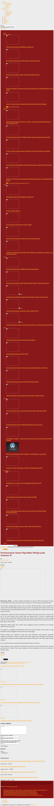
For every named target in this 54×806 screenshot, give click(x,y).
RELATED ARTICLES (6, 666)
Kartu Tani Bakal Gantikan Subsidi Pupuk (13, 766)
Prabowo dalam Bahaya (13, 211)
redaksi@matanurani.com (11, 786)
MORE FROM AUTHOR (18, 666)
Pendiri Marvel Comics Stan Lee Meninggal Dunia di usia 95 (23, 483)
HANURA (8, 4)
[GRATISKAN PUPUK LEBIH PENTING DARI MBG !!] (12, 266)
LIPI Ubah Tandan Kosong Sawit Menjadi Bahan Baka (22, 382)
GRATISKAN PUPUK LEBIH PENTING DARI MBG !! (22, 269)
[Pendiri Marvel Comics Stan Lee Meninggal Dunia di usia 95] (12, 480)
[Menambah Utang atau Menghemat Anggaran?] (12, 44)
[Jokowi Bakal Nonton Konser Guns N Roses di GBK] (12, 494)
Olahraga (5, 20)
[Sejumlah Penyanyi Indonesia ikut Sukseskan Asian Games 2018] (12, 537)
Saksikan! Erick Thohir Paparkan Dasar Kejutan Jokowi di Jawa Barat (27, 297)
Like (4, 751)
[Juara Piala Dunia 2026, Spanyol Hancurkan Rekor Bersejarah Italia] (12, 408)
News (4, 9)
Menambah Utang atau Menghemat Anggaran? (20, 47)
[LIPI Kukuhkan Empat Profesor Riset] (12, 351)
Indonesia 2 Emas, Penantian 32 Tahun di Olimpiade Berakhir (24, 468)
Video (4, 18)
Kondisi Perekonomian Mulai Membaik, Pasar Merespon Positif (19, 777)
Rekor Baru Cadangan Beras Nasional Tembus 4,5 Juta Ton (18, 772)
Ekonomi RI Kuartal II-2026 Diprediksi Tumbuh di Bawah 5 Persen (20, 702)
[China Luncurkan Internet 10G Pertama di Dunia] (12, 337)
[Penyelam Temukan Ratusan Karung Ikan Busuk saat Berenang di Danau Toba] (14, 322)
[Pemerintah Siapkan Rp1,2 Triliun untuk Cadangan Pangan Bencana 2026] (12, 134)
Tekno (4, 19)
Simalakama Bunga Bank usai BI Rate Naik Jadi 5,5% (17, 720)
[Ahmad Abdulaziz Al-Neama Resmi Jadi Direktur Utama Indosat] (12, 393)
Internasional (9, 11)
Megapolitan (9, 13)
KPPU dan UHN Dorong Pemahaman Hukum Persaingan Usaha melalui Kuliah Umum (23, 795)
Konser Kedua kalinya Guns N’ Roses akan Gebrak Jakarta (23, 526)
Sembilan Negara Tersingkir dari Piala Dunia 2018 (18, 662)
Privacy (5, 799)
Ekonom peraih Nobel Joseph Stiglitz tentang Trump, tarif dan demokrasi (27, 283)
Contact (5, 23)
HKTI (7, 5)
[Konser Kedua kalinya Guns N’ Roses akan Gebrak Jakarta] (12, 523)
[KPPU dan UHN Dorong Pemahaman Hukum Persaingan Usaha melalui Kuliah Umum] (12, 176)
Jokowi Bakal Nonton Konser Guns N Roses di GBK (21, 497)
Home (4, 1)
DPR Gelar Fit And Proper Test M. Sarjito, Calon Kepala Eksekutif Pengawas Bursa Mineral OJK (25, 790)
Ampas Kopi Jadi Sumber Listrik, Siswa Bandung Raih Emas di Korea (26, 368)
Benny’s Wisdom (7, 3)
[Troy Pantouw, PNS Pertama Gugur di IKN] (12, 222)
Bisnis (7, 10)
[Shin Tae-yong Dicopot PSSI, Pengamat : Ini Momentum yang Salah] (12, 451)
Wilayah (8, 15)
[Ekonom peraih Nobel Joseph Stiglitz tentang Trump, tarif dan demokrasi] (12, 280)
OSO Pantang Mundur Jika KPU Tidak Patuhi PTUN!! (22, 311)
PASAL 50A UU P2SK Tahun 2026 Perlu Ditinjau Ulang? (23, 74)
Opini (4, 16)
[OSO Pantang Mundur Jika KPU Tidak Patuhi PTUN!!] (14, 308)
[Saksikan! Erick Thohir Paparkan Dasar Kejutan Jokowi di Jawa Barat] (14, 294)
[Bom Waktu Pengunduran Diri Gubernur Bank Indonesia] (12, 58)
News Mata (6, 8)
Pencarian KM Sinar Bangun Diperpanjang (15, 663)
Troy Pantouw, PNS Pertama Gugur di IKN (19, 224)
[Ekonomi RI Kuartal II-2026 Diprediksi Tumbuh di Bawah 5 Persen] (9, 698)
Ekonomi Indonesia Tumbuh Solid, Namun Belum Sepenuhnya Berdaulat (22, 684)
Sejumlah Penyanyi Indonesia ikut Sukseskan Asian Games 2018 (25, 540)
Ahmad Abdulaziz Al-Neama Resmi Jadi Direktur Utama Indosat (25, 395)
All (7, 106)
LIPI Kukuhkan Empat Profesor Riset (17, 354)
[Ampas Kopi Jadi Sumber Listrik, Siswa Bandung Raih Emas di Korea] (12, 365)
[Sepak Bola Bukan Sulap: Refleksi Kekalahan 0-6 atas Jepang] (12, 422)
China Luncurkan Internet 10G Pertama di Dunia (20, 340)
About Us (5, 801)
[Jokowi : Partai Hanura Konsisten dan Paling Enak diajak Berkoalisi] (12, 101)
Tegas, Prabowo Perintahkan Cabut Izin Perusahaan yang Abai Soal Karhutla (29, 165)
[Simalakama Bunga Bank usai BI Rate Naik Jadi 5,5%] (9, 716)
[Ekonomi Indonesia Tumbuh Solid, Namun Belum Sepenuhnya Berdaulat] (9, 680)
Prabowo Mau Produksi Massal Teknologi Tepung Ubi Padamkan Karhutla (28, 151)
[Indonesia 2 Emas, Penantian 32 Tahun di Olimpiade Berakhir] (12, 465)
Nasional (8, 14)
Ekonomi (5, 549)
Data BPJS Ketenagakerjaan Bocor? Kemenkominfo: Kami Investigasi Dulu (23, 761)
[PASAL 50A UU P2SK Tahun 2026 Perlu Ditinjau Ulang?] (12, 72)
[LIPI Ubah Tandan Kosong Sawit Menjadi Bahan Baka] (12, 379)
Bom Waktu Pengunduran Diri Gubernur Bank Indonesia (23, 61)
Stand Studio (33, 804)
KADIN (8, 6)
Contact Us (5, 802)
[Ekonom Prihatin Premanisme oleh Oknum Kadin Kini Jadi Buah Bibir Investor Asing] (12, 85)
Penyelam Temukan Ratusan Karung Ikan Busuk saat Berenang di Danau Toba (29, 325)
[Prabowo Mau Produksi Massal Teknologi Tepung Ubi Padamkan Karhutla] (12, 148)
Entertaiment (6, 21)
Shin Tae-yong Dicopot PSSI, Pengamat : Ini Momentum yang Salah (26, 454)
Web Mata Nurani (5, 560)
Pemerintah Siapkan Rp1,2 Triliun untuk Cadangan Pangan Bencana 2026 (28, 137)
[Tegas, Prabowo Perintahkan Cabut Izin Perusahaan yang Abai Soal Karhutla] (12, 162)
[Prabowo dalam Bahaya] (12, 208)
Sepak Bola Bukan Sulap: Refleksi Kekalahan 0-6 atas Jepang (24, 424)
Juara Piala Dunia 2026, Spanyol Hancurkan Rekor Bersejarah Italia (26, 411)
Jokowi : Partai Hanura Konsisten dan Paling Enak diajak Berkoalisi (26, 104)
